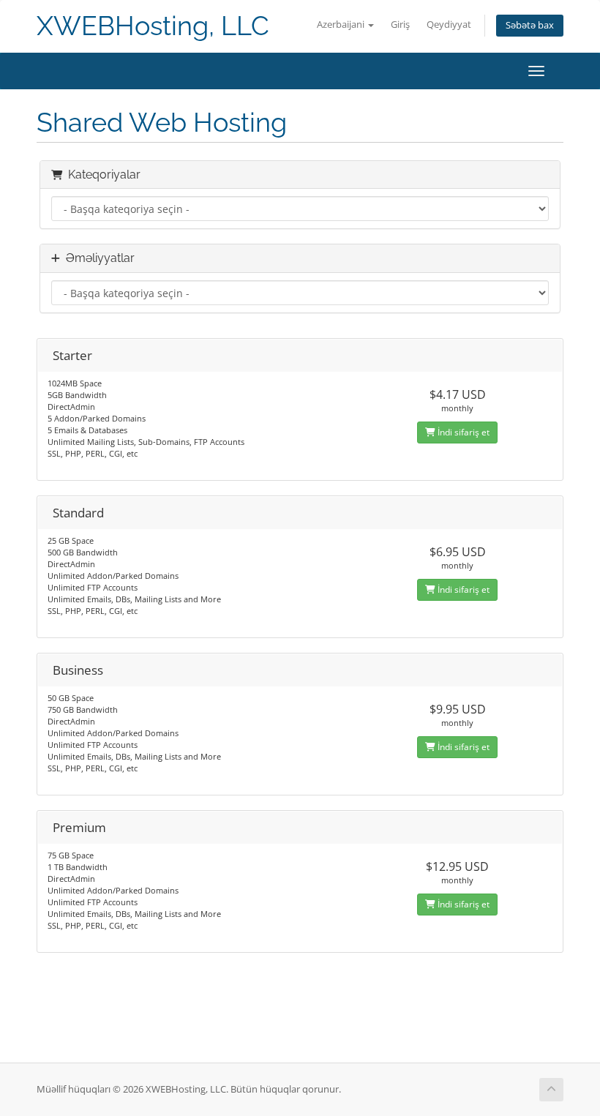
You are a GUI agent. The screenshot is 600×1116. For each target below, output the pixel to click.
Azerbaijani (342, 24)
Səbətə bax (530, 25)
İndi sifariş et (462, 432)
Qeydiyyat (449, 24)
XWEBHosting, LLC (153, 26)
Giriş (400, 24)
